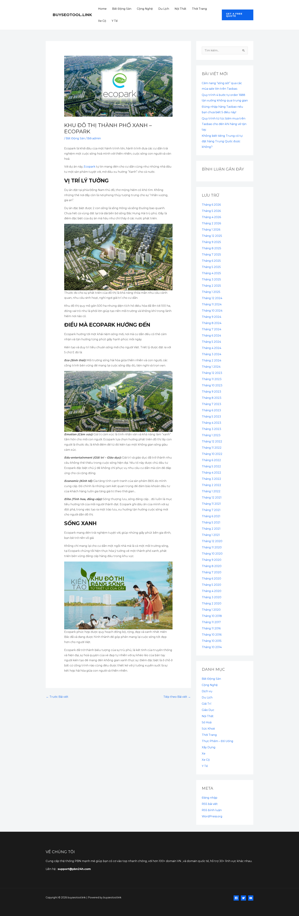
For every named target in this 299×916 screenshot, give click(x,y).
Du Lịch (163, 8)
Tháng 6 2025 (211, 260)
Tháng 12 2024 (212, 298)
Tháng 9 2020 (211, 560)
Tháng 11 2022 (211, 447)
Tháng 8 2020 (211, 566)
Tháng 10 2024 (212, 310)
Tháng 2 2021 (211, 528)
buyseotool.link (72, 14)
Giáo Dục (208, 710)
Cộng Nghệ (145, 8)
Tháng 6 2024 (211, 335)
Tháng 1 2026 (211, 229)
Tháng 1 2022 (211, 491)
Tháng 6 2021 (211, 516)
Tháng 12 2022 (212, 441)
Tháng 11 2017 (211, 622)
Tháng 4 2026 (211, 217)
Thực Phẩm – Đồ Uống (217, 741)
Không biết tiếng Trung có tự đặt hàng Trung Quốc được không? (222, 141)
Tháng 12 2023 (212, 373)
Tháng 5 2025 (211, 267)
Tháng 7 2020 (211, 572)
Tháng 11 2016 (211, 628)
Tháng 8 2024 (211, 323)
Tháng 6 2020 (211, 578)
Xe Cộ (102, 21)
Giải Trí (206, 703)
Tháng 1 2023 (211, 435)
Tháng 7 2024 (211, 329)
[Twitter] (243, 898)
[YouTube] (250, 898)
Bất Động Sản (121, 8)
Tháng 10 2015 (211, 641)
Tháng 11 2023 (211, 379)
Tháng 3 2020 (211, 597)
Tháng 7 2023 (211, 404)
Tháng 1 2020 (211, 609)
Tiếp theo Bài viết (177, 696)
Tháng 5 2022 (211, 466)
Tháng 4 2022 (211, 472)
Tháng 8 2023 (211, 397)
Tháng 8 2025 (211, 248)
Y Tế (115, 21)
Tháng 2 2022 (211, 485)
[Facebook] (236, 898)
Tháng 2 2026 (211, 223)
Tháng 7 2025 (211, 254)
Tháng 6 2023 (211, 410)
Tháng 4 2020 (211, 591)
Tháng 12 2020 (212, 541)
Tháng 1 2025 (211, 292)
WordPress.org (212, 816)
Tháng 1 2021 (211, 535)
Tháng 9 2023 (211, 391)
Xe (203, 753)
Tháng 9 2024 (211, 316)
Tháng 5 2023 (211, 416)
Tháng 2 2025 (211, 285)
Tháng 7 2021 (211, 510)
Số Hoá (206, 722)
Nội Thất (180, 8)
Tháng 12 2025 (212, 235)
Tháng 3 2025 (211, 279)
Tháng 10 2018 (212, 616)
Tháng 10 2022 (212, 454)
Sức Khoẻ (208, 728)
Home (102, 8)
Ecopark (89, 166)
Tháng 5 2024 (211, 341)
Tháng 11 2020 (212, 547)
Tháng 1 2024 (211, 366)
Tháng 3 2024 (211, 354)
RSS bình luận (212, 810)
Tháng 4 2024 (211, 348)
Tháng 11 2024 (211, 304)
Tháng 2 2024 (211, 360)
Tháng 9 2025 (211, 242)
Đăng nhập (209, 797)
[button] (237, 15)
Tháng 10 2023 (212, 385)
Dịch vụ (207, 691)
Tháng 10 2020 (212, 553)
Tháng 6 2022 (211, 460)
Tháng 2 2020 (211, 603)
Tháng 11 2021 (211, 503)
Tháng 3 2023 (211, 429)
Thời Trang (199, 8)
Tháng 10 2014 (212, 647)
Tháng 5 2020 (211, 584)
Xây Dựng (208, 747)
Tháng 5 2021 (211, 522)
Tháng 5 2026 (211, 211)
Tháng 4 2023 (211, 422)
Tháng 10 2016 (211, 634)
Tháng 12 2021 (211, 497)
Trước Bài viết (57, 696)
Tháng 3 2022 (211, 479)
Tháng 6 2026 (211, 204)
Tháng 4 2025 (211, 273)
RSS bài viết (210, 804)
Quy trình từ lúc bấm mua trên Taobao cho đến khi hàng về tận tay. (224, 124)
